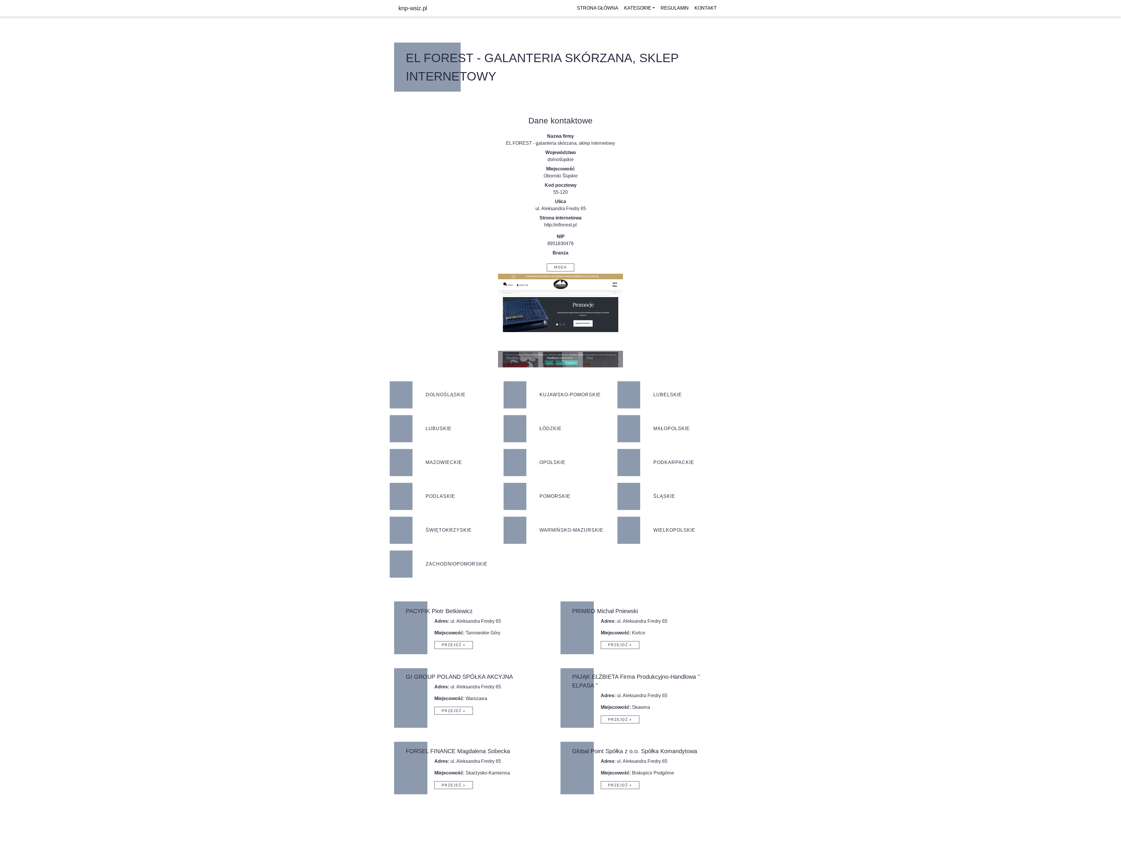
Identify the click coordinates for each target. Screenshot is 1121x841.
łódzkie (550, 428)
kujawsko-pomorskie (570, 394)
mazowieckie (444, 462)
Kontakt (705, 8)
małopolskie (671, 428)
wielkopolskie (674, 530)
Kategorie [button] (637, 8)
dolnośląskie (560, 159)
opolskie (552, 462)
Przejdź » (454, 645)
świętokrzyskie (449, 530)
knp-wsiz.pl (412, 8)
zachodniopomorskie (457, 563)
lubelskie (667, 394)
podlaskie (440, 496)
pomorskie (554, 496)
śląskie (664, 496)
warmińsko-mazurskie (571, 530)
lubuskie (439, 428)
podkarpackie (673, 462)
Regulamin (675, 8)
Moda (560, 267)
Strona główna (597, 8)
